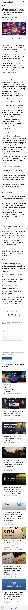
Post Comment (6, 358)
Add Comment (6, 345)
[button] (8, 38)
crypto (8, 72)
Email (3, 331)
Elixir (3, 227)
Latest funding (6, 5)
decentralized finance (12, 89)
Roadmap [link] (9, 192)
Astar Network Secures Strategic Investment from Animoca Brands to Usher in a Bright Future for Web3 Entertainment (13, 516)
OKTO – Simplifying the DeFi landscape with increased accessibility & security (13, 414)
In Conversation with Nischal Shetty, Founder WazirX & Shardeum (14, 438)
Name (4, 327)
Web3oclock (14, 608)
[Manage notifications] (2, 607)
